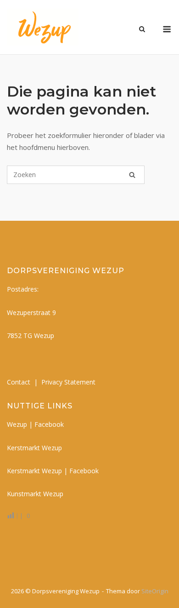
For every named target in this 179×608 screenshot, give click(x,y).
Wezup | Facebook (35, 424)
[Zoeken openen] (142, 30)
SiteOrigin (154, 591)
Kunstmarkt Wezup (35, 493)
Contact (18, 382)
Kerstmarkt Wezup (34, 447)
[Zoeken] (132, 175)
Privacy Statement (68, 382)
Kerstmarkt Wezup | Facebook (53, 470)
